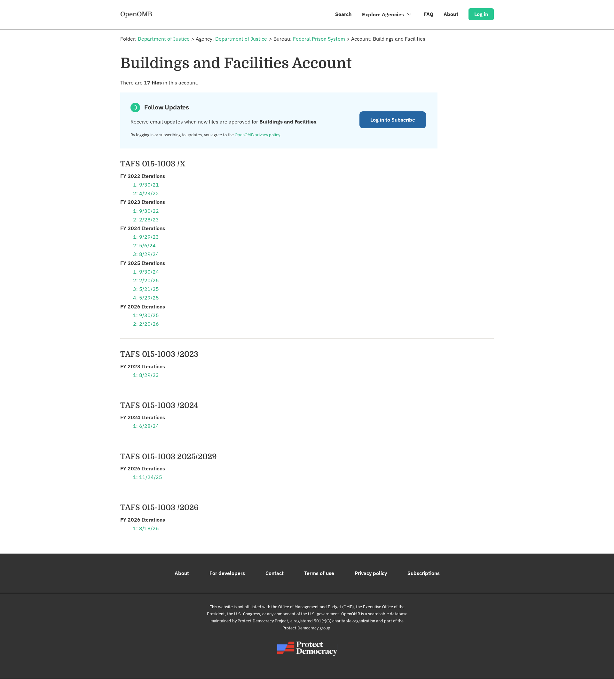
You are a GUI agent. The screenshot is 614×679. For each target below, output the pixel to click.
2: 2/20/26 (146, 324)
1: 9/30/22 (146, 211)
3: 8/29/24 (146, 254)
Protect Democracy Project (263, 621)
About (451, 14)
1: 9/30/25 (146, 315)
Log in (481, 14)
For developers (227, 573)
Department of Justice (164, 39)
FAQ (428, 14)
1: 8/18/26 (146, 528)
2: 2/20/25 (146, 280)
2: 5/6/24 (144, 245)
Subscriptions (423, 573)
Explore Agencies (383, 14)
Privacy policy (371, 573)
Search (343, 14)
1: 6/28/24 (146, 426)
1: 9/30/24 (146, 271)
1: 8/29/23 (146, 375)
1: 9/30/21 (146, 184)
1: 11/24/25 (147, 477)
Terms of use (319, 573)
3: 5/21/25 (146, 289)
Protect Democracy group (306, 628)
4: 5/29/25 (146, 297)
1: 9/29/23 (146, 237)
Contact (274, 573)
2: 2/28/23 (146, 219)
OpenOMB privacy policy (257, 135)
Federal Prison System (319, 39)
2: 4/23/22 (146, 193)
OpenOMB (136, 14)
